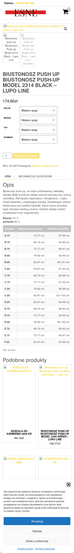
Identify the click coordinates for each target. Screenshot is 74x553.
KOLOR (7, 108)
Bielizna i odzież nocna (45, 165)
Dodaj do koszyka (26, 155)
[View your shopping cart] (66, 13)
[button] (68, 484)
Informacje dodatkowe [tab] (35, 176)
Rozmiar (8, 137)
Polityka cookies (25, 548)
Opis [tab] (8, 176)
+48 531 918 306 (24, 3)
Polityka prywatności (45, 548)
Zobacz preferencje (37, 541)
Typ (5, 127)
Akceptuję (37, 521)
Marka (7, 117)
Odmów (37, 531)
